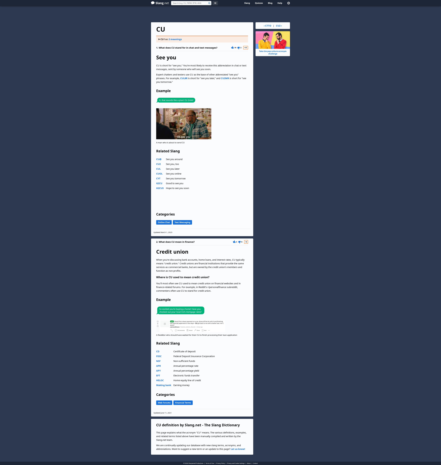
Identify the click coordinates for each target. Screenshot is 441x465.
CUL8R (183, 78)
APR (158, 365)
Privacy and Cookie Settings (236, 463)
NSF (158, 361)
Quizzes (259, 3)
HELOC (160, 380)
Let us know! (238, 449)
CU (162, 39)
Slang (247, 3)
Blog (270, 3)
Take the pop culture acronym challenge (273, 52)
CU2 (158, 164)
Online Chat (164, 222)
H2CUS (160, 188)
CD (157, 351)
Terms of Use (210, 463)
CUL (158, 168)
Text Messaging (182, 222)
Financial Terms (183, 402)
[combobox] (191, 3)
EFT (158, 375)
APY (158, 370)
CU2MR (225, 78)
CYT (158, 178)
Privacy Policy (220, 463)
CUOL (159, 173)
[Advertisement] (220, 14)
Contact (255, 463)
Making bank (163, 385)
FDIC (159, 356)
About (249, 463)
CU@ (158, 159)
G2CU (159, 183)
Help (279, 3)
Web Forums (164, 402)
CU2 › (279, 25)
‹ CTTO (267, 25)
